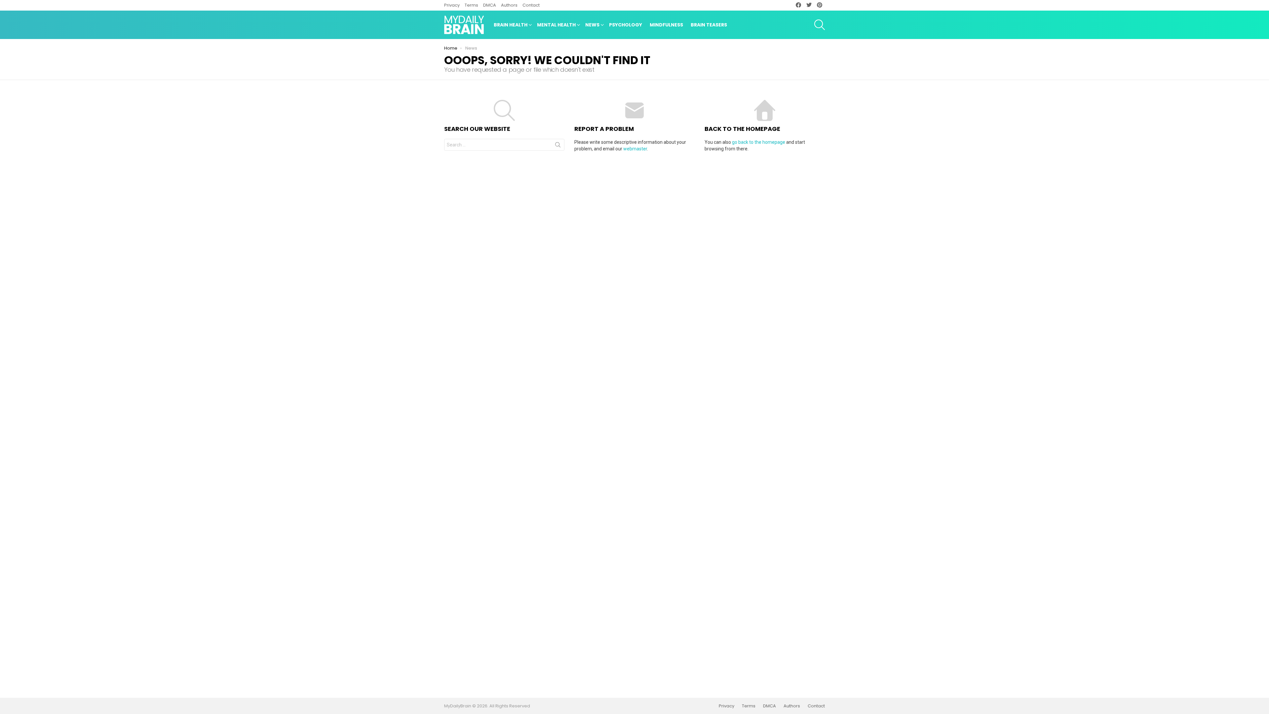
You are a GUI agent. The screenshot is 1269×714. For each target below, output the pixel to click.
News (592, 24)
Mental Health (556, 24)
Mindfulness (666, 24)
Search (557, 146)
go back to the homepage (758, 142)
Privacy (452, 5)
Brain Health (510, 24)
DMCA (489, 5)
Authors (509, 5)
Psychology (625, 24)
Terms (471, 5)
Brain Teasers (709, 24)
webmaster (635, 148)
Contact (531, 5)
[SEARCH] (819, 25)
